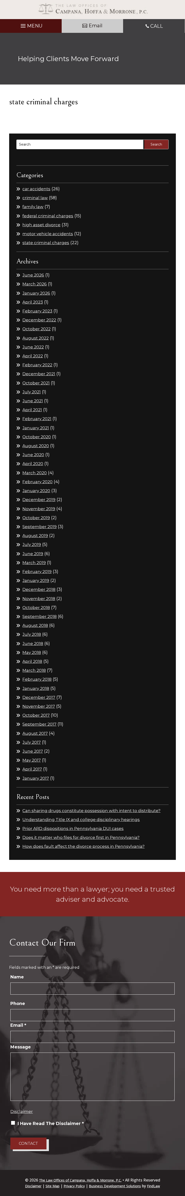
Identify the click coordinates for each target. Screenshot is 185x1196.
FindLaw (153, 1186)
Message (20, 1047)
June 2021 (32, 400)
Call (156, 26)
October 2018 (36, 607)
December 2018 (38, 589)
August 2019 (35, 535)
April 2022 (32, 356)
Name (17, 977)
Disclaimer (21, 1111)
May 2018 (31, 652)
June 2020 (33, 454)
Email (95, 25)
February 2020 (37, 481)
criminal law (35, 197)
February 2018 (37, 679)
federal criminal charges (47, 215)
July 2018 (31, 634)
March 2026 (34, 284)
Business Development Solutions (115, 1186)
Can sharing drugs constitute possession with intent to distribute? (91, 810)
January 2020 (36, 490)
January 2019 (35, 580)
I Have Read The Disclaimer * (51, 1123)
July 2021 (31, 391)
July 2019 (31, 544)
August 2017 (35, 733)
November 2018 (38, 598)
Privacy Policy (74, 1186)
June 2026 (33, 275)
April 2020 (32, 463)
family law (32, 206)
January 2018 (35, 688)
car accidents (36, 188)
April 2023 (32, 302)
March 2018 (34, 670)
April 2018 (32, 661)
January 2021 (35, 427)
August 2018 (35, 625)
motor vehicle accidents (47, 233)
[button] (30, 24)
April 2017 (32, 769)
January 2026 (36, 293)
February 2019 (37, 571)
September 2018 (39, 616)
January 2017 (35, 778)
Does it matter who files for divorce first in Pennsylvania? (80, 837)
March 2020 (34, 472)
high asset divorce (41, 224)
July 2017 (31, 742)
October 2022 (36, 328)
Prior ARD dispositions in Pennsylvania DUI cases (73, 828)
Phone (17, 1003)
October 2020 (36, 436)
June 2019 (32, 553)
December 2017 (38, 697)
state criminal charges (45, 242)
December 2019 (38, 499)
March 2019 (34, 562)
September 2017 (39, 724)
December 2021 (38, 373)
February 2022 (37, 364)
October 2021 (36, 383)
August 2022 (35, 338)
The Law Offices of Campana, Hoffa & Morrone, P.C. (80, 1180)
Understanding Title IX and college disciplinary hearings (81, 819)
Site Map (52, 1186)
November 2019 (38, 508)
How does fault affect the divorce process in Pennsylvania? (83, 846)
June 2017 (32, 751)
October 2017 (36, 715)
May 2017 (31, 760)
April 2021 (32, 409)
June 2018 (32, 643)
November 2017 (38, 706)
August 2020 (35, 445)
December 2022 (39, 320)
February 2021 (36, 418)
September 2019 (39, 526)
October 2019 (36, 517)
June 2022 (33, 347)
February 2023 (37, 311)
